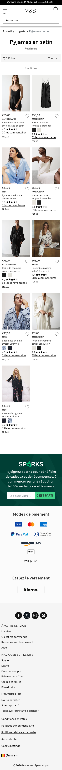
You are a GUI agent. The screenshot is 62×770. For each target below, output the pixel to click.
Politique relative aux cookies (18, 732)
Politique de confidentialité (17, 725)
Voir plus (30, 561)
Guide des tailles (11, 681)
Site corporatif (10, 705)
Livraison (6, 631)
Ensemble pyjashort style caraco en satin (13, 124)
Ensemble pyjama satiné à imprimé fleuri (41, 271)
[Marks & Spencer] (30, 11)
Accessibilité (9, 739)
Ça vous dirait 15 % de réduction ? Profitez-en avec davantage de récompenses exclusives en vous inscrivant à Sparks (31, 2)
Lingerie (20, 31)
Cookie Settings (10, 746)
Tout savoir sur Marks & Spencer (20, 710)
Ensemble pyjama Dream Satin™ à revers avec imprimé (13, 343)
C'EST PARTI (45, 495)
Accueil (7, 31)
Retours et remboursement (17, 642)
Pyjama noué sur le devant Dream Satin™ (12, 198)
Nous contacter (10, 700)
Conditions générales (14, 719)
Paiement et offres (12, 676)
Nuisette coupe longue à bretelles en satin (41, 125)
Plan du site (8, 687)
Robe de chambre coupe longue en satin (11, 271)
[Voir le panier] (55, 9)
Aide (4, 647)
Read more (31, 48)
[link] (3, 755)
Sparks (5, 660)
